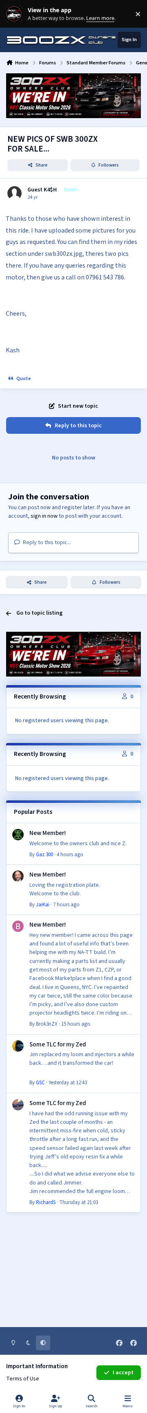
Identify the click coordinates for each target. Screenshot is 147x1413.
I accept (123, 1373)
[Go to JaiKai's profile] (18, 876)
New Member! (47, 832)
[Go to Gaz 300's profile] (18, 834)
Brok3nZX (47, 1024)
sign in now (44, 516)
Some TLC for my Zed (57, 1044)
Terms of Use (22, 1379)
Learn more (15, 14)
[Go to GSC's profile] (18, 1046)
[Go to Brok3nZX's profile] (18, 926)
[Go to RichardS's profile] (18, 1104)
